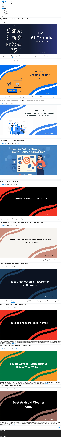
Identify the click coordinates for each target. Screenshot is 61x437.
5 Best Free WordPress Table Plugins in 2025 (12, 181)
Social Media (4, 143)
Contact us (5, 14)
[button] (3, 16)
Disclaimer (3, 433)
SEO (4, 10)
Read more (13, 57)
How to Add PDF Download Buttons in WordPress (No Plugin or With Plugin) (22, 222)
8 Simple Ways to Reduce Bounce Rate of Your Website (15, 345)
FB (6, 436)
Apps (5, 12)
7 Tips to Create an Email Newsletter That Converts (14, 263)
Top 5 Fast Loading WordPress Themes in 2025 (13, 304)
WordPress (5, 11)
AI (2, 22)
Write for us (6, 13)
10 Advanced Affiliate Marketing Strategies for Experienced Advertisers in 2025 (22, 100)
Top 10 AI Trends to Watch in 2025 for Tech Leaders (14, 19)
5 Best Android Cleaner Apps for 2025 (10, 385)
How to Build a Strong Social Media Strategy (12, 140)
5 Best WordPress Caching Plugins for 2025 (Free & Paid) (16, 60)
